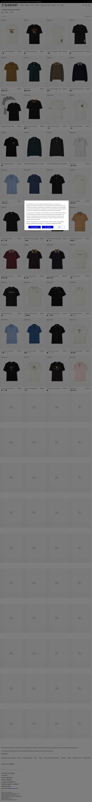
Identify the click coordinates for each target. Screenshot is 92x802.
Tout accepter (34, 227)
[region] (46, 215)
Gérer (59, 227)
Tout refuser (48, 227)
